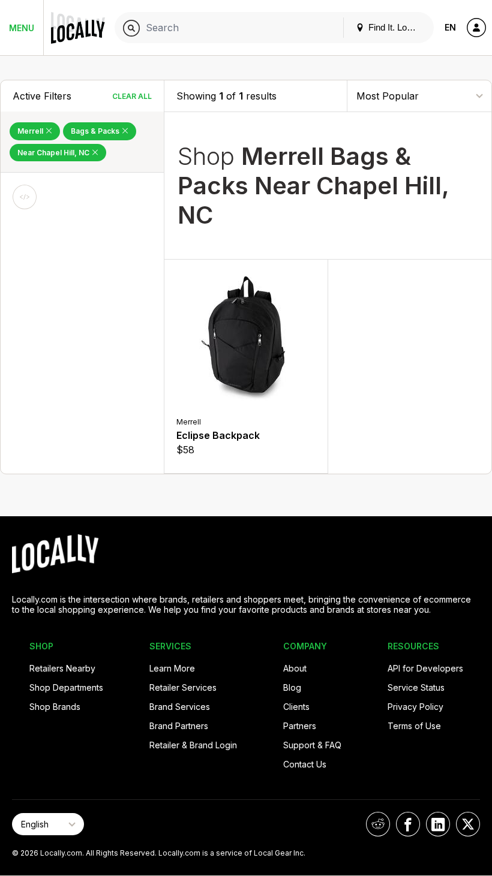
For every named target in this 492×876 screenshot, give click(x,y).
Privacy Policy (415, 707)
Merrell (31, 131)
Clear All (132, 96)
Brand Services (179, 707)
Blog (292, 687)
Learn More (172, 668)
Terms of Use (414, 726)
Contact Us (304, 764)
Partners (299, 726)
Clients (296, 707)
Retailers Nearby (62, 668)
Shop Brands (54, 707)
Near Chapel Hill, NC (54, 152)
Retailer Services (183, 687)
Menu (21, 28)
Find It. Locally (395, 27)
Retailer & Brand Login (193, 745)
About (295, 668)
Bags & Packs (96, 131)
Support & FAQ (312, 745)
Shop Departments (66, 687)
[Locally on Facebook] (408, 824)
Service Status (416, 687)
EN (450, 27)
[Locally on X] (468, 824)
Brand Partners (178, 726)
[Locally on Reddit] (378, 824)
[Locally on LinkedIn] (438, 824)
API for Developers (425, 668)
